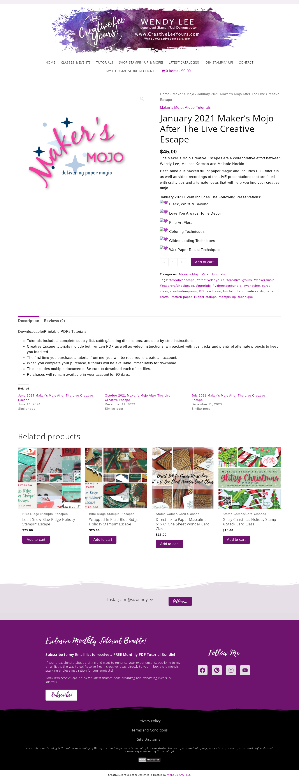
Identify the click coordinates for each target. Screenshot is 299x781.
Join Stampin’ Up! (219, 62)
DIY (201, 291)
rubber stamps (205, 297)
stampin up (227, 297)
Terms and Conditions (150, 730)
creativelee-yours (183, 291)
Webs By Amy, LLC (179, 774)
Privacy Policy (150, 721)
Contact (246, 62)
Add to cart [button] (36, 539)
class (164, 291)
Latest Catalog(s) (184, 62)
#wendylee (251, 285)
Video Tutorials (198, 107)
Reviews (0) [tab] (54, 321)
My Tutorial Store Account (130, 71)
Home (50, 62)
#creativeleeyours (210, 280)
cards (266, 285)
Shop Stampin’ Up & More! (141, 62)
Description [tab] (28, 321)
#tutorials (203, 285)
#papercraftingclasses (177, 285)
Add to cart (204, 262)
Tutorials (104, 62)
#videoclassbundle (227, 285)
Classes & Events (76, 62)
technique (245, 297)
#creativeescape (182, 280)
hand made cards (250, 291)
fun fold (229, 291)
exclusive (214, 291)
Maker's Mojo (183, 94)
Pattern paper (181, 297)
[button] (142, 99)
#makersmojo (264, 280)
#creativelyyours (239, 280)
